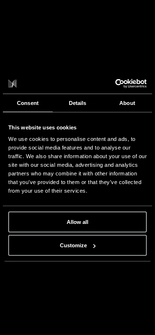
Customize (73, 245)
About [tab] (127, 103)
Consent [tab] (28, 103)
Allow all (77, 222)
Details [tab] (78, 103)
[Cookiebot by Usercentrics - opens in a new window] (115, 83)
